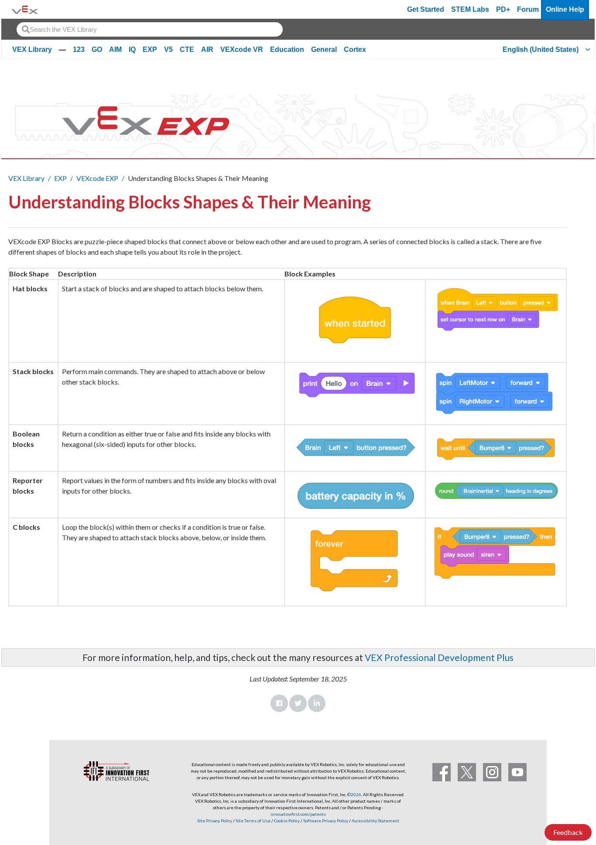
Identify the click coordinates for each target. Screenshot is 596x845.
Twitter (298, 703)
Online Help (565, 9)
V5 (168, 49)
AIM (115, 49)
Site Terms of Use (253, 820)
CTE (187, 49)
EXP (150, 49)
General (324, 49)
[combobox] (150, 29)
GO (97, 49)
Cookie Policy (287, 820)
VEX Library (32, 49)
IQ (132, 49)
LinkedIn (316, 703)
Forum (528, 9)
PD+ (503, 9)
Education (287, 49)
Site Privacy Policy (214, 820)
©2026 (354, 794)
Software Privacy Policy (325, 820)
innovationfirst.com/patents (298, 814)
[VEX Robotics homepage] (24, 9)
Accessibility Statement (375, 820)
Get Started (425, 9)
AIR (207, 49)
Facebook (279, 703)
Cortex (355, 49)
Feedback (568, 832)
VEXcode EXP (97, 178)
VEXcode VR (241, 49)
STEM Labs (470, 9)
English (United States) (541, 49)
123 (79, 49)
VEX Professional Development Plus (439, 657)
